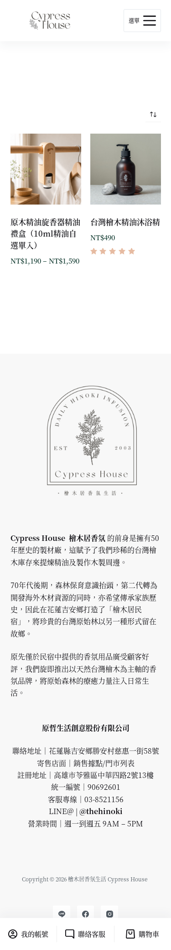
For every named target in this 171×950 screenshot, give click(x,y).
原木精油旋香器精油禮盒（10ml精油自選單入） (45, 233)
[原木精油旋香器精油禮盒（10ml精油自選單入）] (45, 169)
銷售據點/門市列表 (104, 763)
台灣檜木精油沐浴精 (125, 221)
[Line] (61, 914)
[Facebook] (85, 914)
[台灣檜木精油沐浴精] (125, 169)
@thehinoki (100, 811)
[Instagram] (109, 914)
